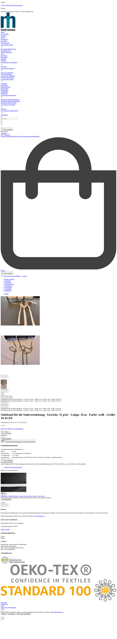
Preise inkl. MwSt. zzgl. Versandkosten (12, 428)
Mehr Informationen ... (57, 612)
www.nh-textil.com (39, 516)
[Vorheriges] (2, 376)
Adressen (20, 136)
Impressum (4, 602)
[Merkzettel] (2, 125)
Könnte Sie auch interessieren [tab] (13, 467)
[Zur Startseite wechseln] (8, 30)
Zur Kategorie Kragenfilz (8, 104)
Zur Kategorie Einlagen (8, 68)
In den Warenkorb (6, 439)
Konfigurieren (11, 614)
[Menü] (1, 117)
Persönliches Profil (12, 136)
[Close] (2, 393)
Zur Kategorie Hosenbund (8, 95)
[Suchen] (1, 121)
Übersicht (4, 136)
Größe (3, 433)
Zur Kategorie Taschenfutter (9, 62)
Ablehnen (3, 614)
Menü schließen (8, 129)
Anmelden (4, 133)
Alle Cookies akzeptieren (23, 614)
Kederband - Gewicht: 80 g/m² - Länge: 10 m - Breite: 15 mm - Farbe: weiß (22, 496)
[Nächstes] (6, 376)
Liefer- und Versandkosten (8, 607)
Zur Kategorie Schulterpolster (9, 110)
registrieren (7, 135)
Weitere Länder (5, 529)
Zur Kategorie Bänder (7, 79)
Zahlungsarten (27, 136)
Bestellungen (36, 136)
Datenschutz (4, 604)
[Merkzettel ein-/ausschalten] (4, 493)
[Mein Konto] (1, 127)
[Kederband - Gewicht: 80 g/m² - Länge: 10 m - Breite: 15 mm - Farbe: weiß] (13, 491)
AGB (2, 606)
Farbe (2, 432)
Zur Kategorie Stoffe (7, 45)
